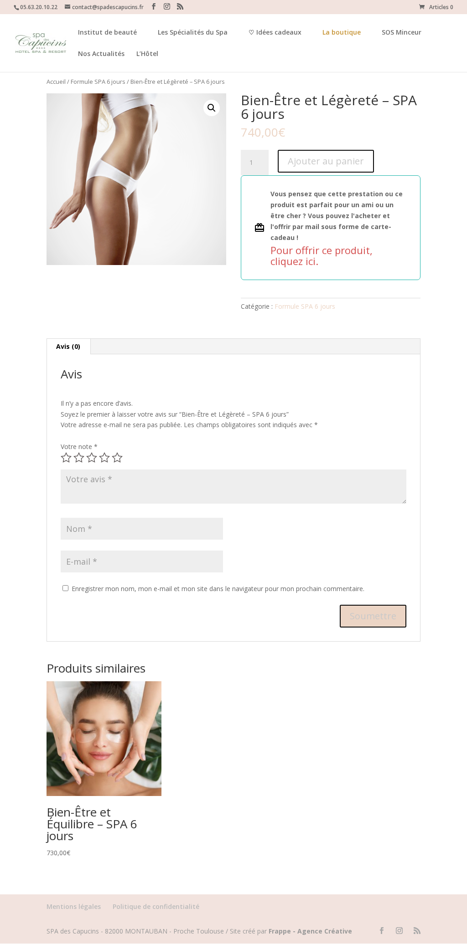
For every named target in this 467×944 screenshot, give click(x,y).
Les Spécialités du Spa (193, 32)
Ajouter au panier (326, 161)
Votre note (79, 446)
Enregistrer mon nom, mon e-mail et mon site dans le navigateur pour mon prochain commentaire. (218, 588)
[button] (211, 108)
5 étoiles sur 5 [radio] (117, 457)
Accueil (56, 81)
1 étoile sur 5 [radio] (66, 457)
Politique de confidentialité (156, 906)
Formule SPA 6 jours (98, 81)
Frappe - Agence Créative (310, 931)
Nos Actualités (101, 54)
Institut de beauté (107, 32)
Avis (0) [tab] (68, 346)
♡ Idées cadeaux (275, 32)
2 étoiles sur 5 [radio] (78, 457)
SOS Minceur (401, 32)
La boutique (341, 32)
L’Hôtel (147, 54)
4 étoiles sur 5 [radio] (104, 457)
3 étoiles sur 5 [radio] (91, 457)
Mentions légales (74, 906)
